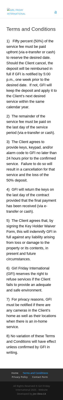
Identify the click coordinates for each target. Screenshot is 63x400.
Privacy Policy (20, 377)
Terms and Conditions (35, 373)
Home (14, 373)
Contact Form (40, 377)
